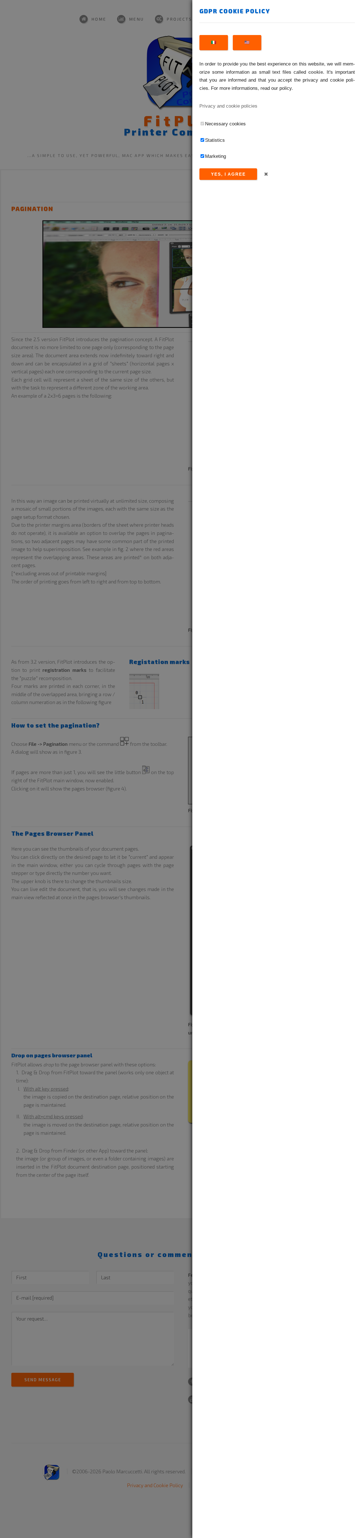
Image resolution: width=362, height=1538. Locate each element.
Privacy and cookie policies (228, 106)
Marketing (215, 156)
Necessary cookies (225, 124)
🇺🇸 (247, 42)
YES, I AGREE (228, 174)
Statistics (215, 140)
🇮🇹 (214, 42)
